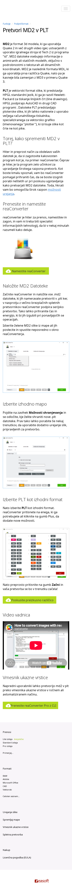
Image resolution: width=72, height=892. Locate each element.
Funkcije (6, 23)
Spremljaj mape (11, 819)
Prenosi (7, 732)
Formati (7, 768)
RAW (5, 775)
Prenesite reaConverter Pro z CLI (33, 706)
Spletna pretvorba (13, 834)
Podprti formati (21, 23)
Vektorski (7, 789)
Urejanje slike (10, 812)
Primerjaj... (8, 752)
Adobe (6, 779)
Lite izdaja (13, 739)
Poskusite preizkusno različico (32, 600)
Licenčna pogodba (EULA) (17, 857)
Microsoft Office (10, 782)
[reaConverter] (18, 9)
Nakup (6, 850)
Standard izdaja (10, 742)
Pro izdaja (7, 746)
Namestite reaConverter (29, 271)
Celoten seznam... (11, 796)
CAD (5, 786)
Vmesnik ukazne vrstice (15, 827)
